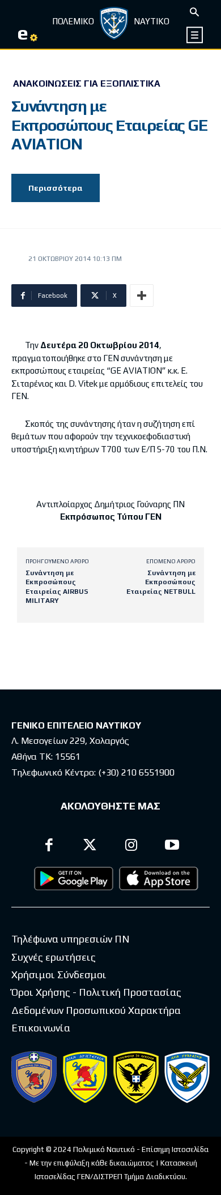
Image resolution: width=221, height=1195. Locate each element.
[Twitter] (90, 846)
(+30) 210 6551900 (136, 772)
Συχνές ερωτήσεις (53, 957)
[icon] (195, 35)
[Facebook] (49, 846)
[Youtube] (172, 846)
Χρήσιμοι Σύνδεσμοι (59, 974)
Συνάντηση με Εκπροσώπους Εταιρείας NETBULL (161, 582)
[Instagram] (131, 846)
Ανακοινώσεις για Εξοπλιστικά (86, 83)
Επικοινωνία (40, 1028)
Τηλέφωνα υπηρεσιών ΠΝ (70, 939)
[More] (142, 295)
